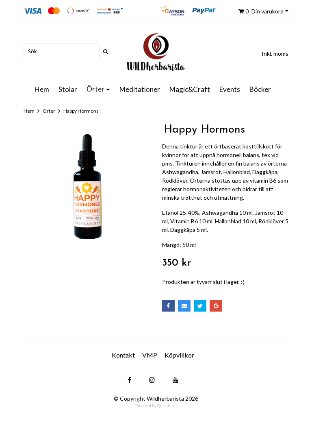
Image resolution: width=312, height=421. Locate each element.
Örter (95, 89)
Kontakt (123, 355)
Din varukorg (264, 11)
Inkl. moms (275, 53)
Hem (42, 89)
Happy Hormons (81, 111)
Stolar (67, 89)
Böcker (260, 89)
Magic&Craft (189, 89)
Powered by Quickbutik (156, 405)
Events (229, 89)
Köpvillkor (179, 355)
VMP (149, 355)
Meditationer (139, 89)
